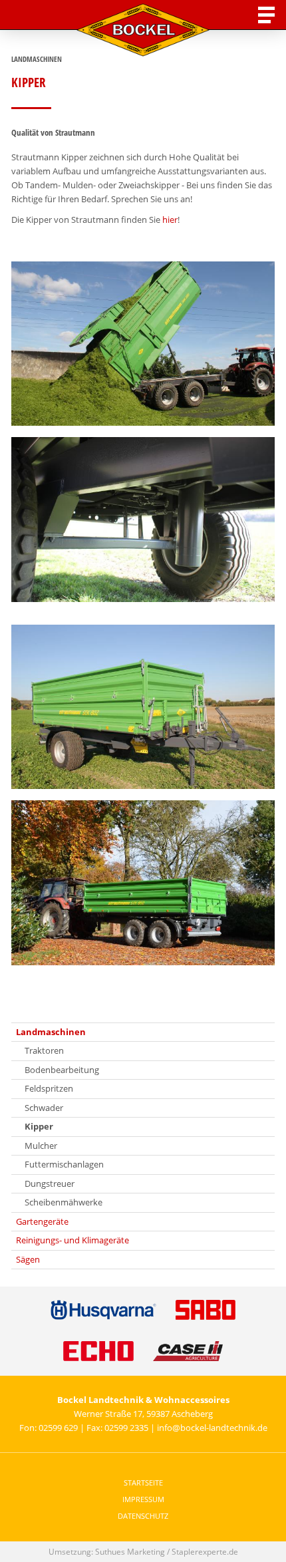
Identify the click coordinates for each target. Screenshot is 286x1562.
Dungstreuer (49, 1183)
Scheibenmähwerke (63, 1202)
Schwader (44, 1108)
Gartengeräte (42, 1221)
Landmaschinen (51, 1032)
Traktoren (44, 1050)
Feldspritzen (49, 1088)
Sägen (28, 1259)
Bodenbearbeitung (62, 1070)
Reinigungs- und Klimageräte (72, 1240)
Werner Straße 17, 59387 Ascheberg (143, 1414)
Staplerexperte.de (205, 1551)
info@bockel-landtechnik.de (212, 1428)
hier (170, 220)
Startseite (143, 1482)
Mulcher (41, 1146)
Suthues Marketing (130, 1551)
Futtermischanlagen (64, 1164)
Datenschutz (143, 1516)
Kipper (39, 1126)
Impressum (143, 1499)
